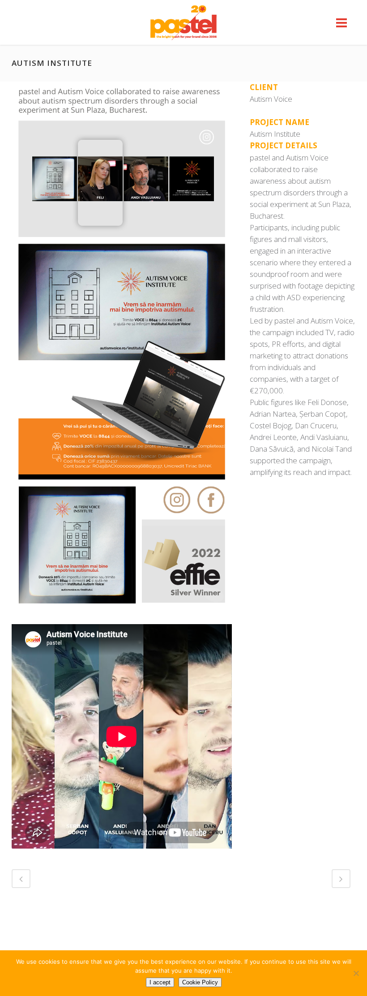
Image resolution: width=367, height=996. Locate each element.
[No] (355, 973)
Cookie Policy (200, 982)
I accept (160, 982)
